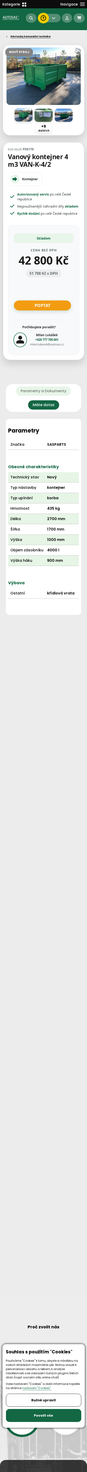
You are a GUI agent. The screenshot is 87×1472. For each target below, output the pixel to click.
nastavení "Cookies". (36, 1388)
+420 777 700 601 (46, 339)
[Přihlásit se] (67, 18)
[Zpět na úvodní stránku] (11, 18)
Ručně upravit (43, 1400)
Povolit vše (43, 1415)
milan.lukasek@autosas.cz (47, 344)
